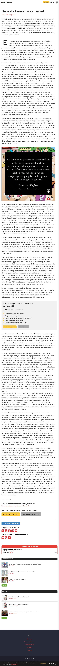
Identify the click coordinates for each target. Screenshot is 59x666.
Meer (55, 552)
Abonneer (46, 2)
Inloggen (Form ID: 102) (51, 2)
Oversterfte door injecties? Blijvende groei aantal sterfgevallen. (23, 612)
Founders (29, 647)
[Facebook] (25, 658)
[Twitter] (29, 658)
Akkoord (51, 663)
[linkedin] (12, 530)
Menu (57, 2)
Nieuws (39, 661)
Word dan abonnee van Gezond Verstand (15, 506)
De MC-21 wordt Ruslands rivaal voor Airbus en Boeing (21, 571)
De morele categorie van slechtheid (17, 579)
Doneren (29, 650)
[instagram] (9, 530)
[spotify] (6, 537)
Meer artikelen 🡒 (31, 514)
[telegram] (16, 530)
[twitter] (6, 530)
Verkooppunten (29, 644)
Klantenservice (21, 661)
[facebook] (3, 530)
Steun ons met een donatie (11, 523)
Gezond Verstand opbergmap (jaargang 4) (18, 597)
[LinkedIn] (27, 658)
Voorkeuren (43, 663)
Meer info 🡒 (23, 327)
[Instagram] (31, 658)
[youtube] (3, 537)
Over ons (29, 639)
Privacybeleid (31, 661)
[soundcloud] (9, 537)
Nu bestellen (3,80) (9, 327)
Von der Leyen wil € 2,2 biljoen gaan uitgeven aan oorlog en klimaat (24, 564)
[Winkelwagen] (53, 2)
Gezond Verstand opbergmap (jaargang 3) (18, 604)
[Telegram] (33, 658)
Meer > (4, 585)
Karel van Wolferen (29, 642)
